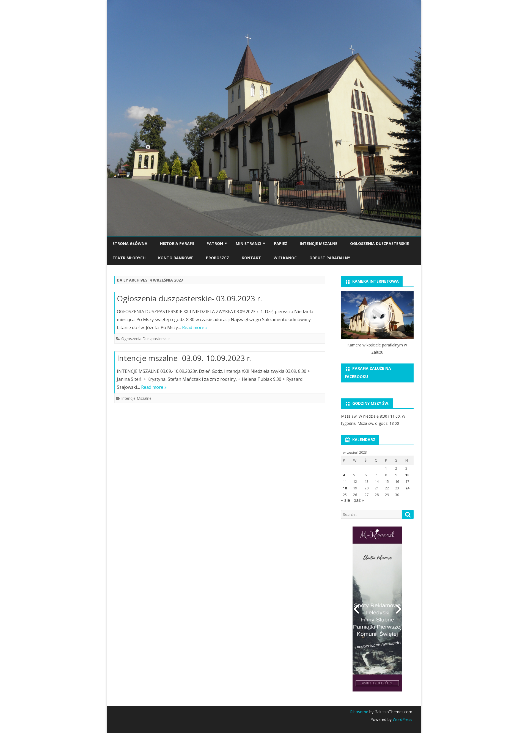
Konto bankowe (175, 257)
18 (345, 488)
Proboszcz (217, 257)
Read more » (195, 327)
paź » (358, 500)
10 (407, 474)
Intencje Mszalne (318, 243)
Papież (280, 243)
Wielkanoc (285, 257)
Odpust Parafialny (329, 257)
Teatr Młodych (128, 257)
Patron (215, 243)
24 (407, 488)
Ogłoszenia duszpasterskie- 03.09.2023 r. (189, 298)
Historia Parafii (177, 243)
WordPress (402, 719)
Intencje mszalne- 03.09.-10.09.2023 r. (184, 358)
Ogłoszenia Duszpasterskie (379, 243)
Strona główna (129, 243)
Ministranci (248, 243)
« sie (345, 500)
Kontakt (251, 257)
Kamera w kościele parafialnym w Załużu (377, 348)
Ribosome (359, 711)
